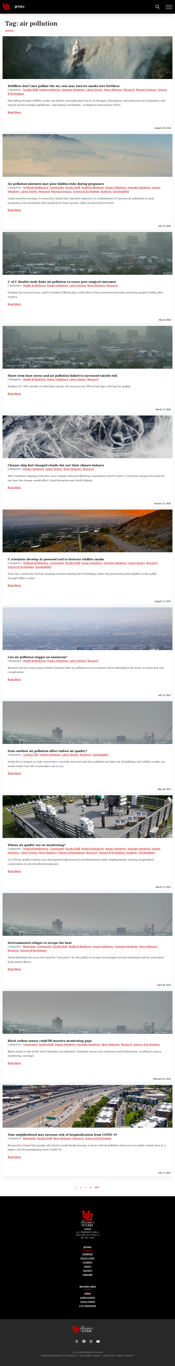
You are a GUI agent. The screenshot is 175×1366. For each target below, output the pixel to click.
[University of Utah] (87, 1329)
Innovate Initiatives (73, 89)
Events (87, 1266)
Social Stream (87, 1302)
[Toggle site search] (157, 7)
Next (97, 1187)
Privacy (97, 1355)
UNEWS (87, 1293)
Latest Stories (94, 89)
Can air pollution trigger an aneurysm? (37, 657)
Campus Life (30, 754)
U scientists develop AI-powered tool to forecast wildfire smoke (56, 559)
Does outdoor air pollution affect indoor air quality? (47, 751)
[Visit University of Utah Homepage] (6, 7)
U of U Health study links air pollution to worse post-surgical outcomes (62, 282)
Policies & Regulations (71, 852)
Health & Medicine (92, 187)
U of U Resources (87, 1306)
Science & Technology (86, 191)
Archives (87, 1270)
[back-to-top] (171, 1359)
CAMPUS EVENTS (87, 1297)
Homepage (87, 1254)
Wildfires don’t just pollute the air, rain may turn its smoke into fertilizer (64, 86)
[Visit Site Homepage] (87, 1226)
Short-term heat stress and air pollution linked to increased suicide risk (62, 375)
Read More (14, 112)
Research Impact (146, 89)
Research (129, 89)
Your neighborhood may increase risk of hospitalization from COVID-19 (62, 1134)
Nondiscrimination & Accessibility (59, 1355)
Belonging (29, 946)
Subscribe (87, 1274)
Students (105, 191)
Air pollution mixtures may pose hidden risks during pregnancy (56, 184)
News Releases (113, 89)
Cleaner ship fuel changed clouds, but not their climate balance (56, 465)
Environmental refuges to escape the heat (40, 943)
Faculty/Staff (30, 89)
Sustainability (121, 191)
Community (57, 187)
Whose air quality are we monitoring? (36, 845)
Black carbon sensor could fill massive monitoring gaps (50, 1041)
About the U (109, 1355)
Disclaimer (85, 1355)
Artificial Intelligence (35, 187)
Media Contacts (125, 1355)
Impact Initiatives (49, 89)
